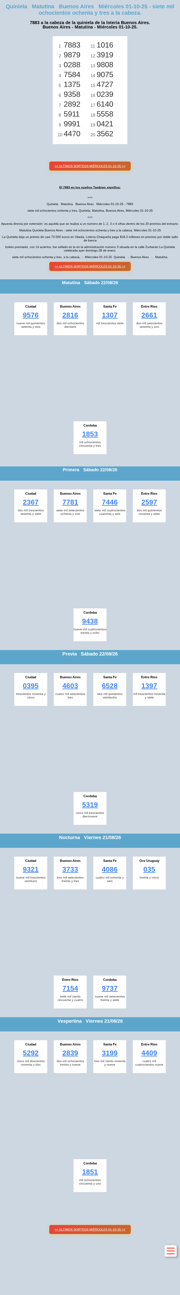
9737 (110, 988)
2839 (70, 1053)
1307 (110, 315)
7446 (110, 502)
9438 (90, 621)
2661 (149, 315)
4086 (110, 869)
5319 (90, 805)
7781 (70, 502)
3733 (70, 869)
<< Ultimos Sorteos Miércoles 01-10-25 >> (90, 166)
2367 (31, 502)
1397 (149, 686)
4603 (70, 686)
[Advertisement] (90, 376)
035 (149, 869)
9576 (31, 315)
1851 (90, 1172)
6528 (110, 686)
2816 (70, 315)
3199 (110, 1053)
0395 (31, 686)
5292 (31, 1053)
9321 (31, 869)
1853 (90, 434)
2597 (149, 502)
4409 (149, 1053)
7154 (70, 988)
